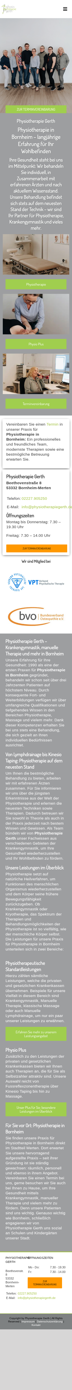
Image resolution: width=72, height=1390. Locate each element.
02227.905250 (34, 498)
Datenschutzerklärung (50, 1321)
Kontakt (36, 1324)
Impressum (28, 1321)
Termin (53, 424)
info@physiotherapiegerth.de (37, 1297)
